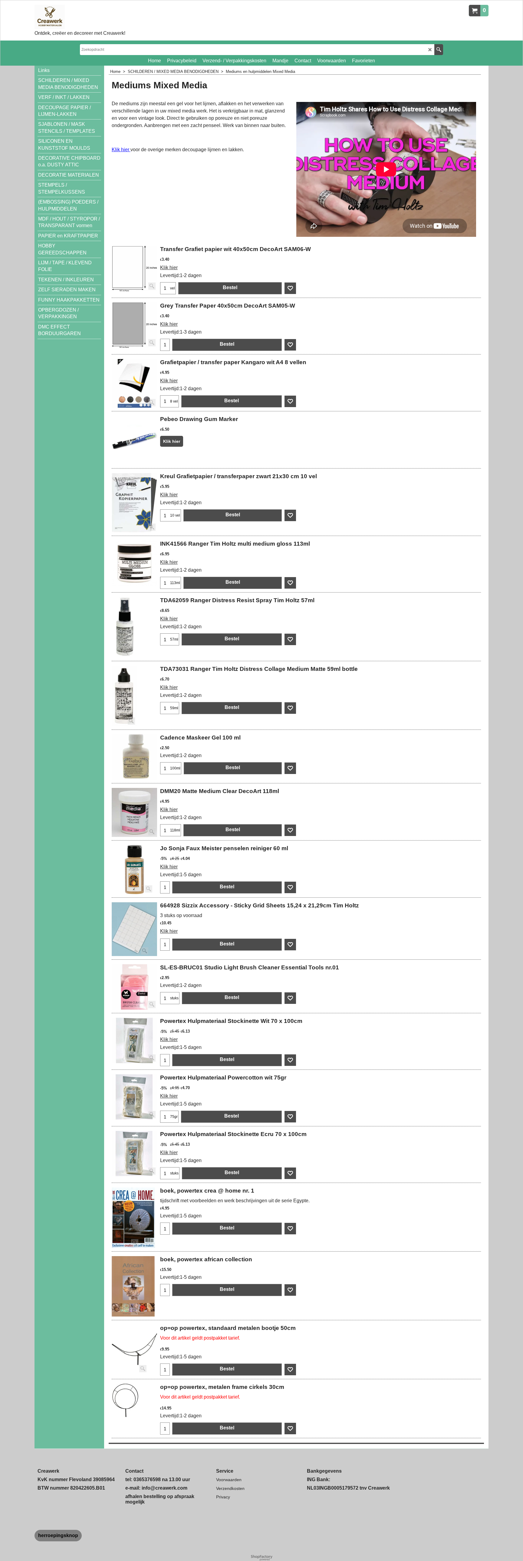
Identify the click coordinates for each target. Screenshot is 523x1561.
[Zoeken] (438, 49)
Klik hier (121, 149)
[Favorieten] (290, 288)
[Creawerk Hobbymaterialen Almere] (80, 17)
